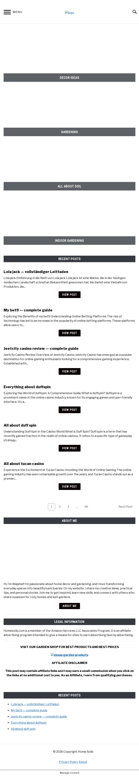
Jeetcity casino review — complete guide (41, 348)
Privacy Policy (68, 762)
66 (87, 506)
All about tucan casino (24, 464)
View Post (69, 294)
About (83, 762)
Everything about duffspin (27, 387)
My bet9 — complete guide (28, 310)
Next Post (125, 506)
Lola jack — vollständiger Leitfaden (36, 272)
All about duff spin (20, 425)
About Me (70, 606)
